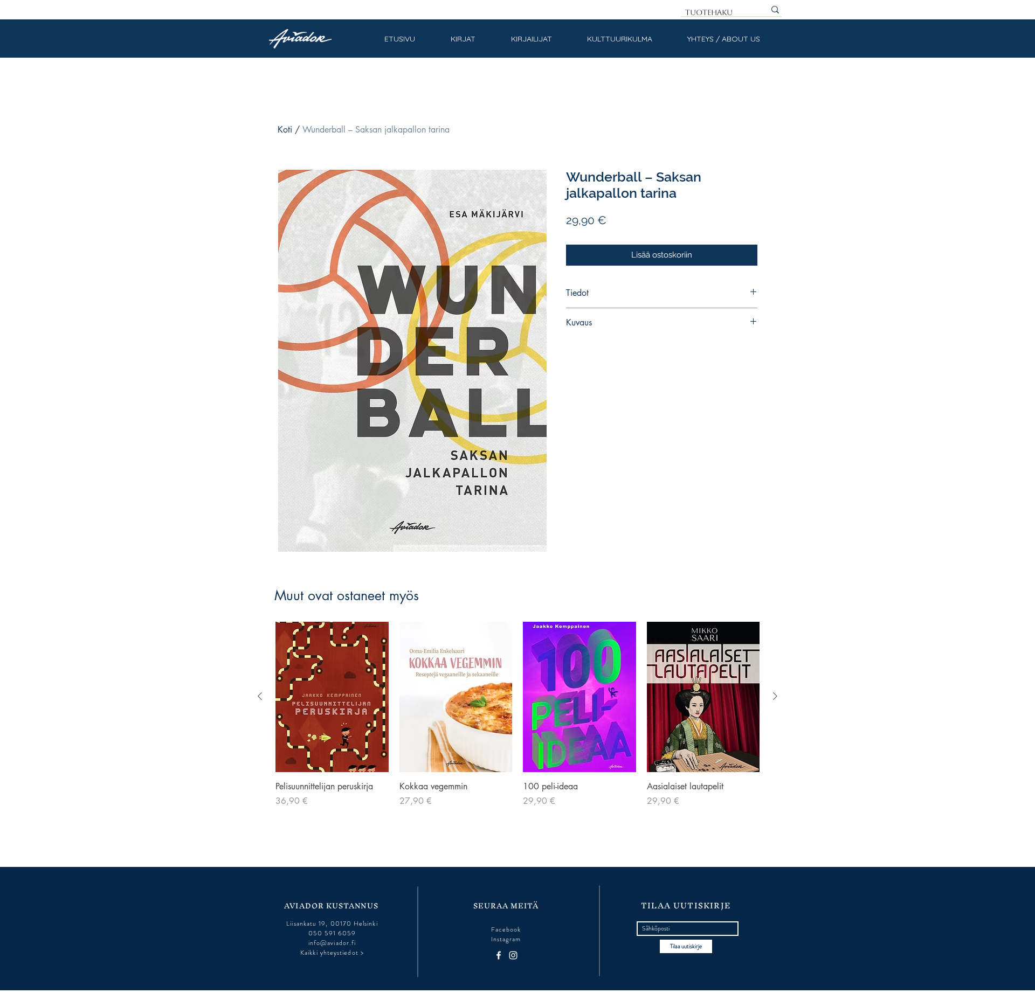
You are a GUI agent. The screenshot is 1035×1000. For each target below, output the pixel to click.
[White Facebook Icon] (498, 955)
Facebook (506, 929)
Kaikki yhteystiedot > (332, 952)
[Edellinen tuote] (259, 696)
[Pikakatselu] (332, 697)
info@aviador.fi (332, 943)
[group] (517, 721)
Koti (285, 129)
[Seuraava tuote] (775, 696)
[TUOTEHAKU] (775, 9)
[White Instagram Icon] (513, 955)
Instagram (506, 939)
